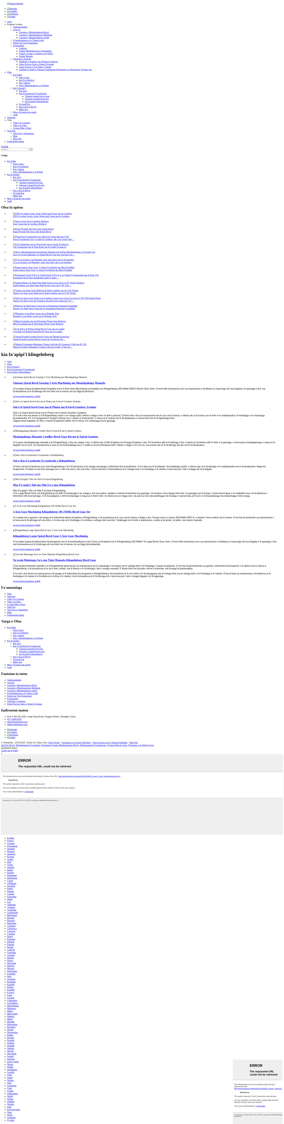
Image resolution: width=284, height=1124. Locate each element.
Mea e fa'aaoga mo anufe (24, 112)
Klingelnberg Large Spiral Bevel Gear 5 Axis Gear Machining (50, 536)
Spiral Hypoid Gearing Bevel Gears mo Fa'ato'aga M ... (39, 339)
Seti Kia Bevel (8, 745)
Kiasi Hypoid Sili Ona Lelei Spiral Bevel (32, 231)
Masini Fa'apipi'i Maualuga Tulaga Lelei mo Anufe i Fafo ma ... (42, 347)
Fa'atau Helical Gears (117, 745)
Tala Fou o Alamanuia (23, 133)
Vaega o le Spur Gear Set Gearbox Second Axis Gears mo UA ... (43, 301)
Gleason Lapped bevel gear (32, 185)
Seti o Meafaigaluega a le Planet (34, 85)
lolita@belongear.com (17, 724)
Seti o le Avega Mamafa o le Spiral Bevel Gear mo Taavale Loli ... (44, 254)
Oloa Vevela (54, 742)
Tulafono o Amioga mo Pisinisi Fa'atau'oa (38, 61)
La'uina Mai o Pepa (22, 128)
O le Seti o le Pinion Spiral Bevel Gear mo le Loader (37, 331)
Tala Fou (11, 131)
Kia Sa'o (23, 91)
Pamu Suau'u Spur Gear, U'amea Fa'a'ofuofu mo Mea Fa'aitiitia (42, 270)
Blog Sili (17, 139)
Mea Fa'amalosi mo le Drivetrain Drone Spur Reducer (38, 324)
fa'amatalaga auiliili (31, 396)
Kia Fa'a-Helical (26, 80)
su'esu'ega (17, 396)
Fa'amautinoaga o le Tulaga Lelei (28, 40)
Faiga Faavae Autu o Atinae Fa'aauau (36, 64)
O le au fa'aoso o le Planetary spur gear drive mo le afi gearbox (42, 262)
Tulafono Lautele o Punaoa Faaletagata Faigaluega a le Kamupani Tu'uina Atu (55, 69)
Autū (15, 115)
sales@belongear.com (17, 722)
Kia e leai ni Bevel (27, 107)
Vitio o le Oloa (20, 125)
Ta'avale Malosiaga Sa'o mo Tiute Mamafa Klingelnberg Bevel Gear (54, 560)
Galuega (23, 48)
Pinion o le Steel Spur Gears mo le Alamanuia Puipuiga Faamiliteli (44, 308)
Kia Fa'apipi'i (19, 88)
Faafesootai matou (15, 141)
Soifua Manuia (26, 56)
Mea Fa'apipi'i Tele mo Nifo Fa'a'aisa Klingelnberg (44, 485)
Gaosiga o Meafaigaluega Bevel (34, 32)
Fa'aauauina (18, 45)
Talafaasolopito (20, 27)
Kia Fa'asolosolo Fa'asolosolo (33, 93)
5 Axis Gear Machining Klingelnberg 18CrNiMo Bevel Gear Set (51, 511)
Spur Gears (24, 77)
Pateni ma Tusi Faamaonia (25, 43)
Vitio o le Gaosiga (21, 123)
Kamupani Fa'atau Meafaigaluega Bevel (60, 745)
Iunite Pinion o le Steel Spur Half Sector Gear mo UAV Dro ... (42, 285)
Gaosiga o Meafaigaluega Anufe (34, 37)
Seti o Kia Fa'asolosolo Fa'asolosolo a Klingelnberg (44, 460)
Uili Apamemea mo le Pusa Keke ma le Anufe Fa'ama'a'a (39, 247)
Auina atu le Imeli (9, 750)
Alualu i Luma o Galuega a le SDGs (36, 53)
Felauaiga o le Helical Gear (141, 745)
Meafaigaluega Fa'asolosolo (93, 745)
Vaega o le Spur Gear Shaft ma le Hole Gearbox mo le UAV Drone (44, 293)
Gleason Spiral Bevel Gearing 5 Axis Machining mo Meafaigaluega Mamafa (59, 382)
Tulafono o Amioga (22, 59)
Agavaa (16, 29)
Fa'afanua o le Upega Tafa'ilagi (76, 742)
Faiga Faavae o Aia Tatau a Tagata (35, 67)
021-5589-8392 (14, 719)
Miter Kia (23, 109)
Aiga (9, 21)
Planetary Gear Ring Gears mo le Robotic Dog (35, 316)
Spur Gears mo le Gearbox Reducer (29, 224)
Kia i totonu (24, 83)
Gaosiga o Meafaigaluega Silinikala (35, 35)
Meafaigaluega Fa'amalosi (28, 745)
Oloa (9, 72)
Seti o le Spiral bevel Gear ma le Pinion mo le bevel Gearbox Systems (54, 407)
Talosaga (11, 117)
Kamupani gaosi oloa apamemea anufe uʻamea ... (36, 278)
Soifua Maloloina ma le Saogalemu (35, 51)
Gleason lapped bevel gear (37, 96)
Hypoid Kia (24, 104)
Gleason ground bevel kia (37, 99)
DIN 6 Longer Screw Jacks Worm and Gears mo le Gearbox (41, 216)
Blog (15, 136)
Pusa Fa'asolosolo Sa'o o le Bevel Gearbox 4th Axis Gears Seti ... (43, 239)
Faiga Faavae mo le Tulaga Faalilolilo (110, 742)
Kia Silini (17, 75)
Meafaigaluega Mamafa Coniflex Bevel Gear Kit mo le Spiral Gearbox (55, 436)
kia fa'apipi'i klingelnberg (36, 101)
